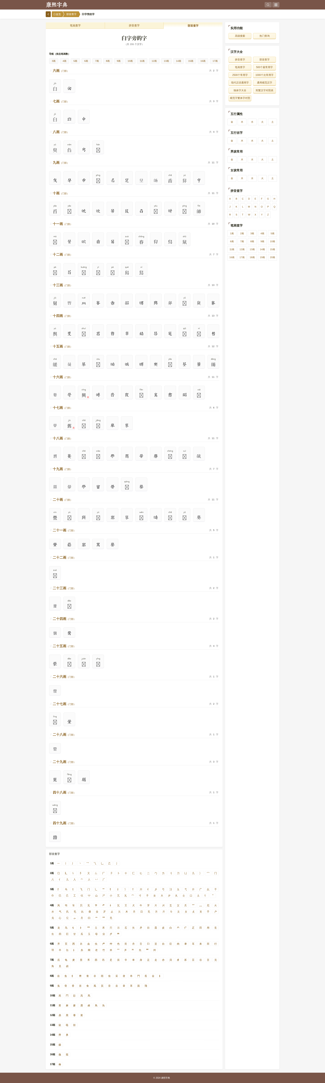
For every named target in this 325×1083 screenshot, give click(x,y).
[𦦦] (127, 426)
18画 (252, 257)
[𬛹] (155, 180)
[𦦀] (127, 334)
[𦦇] (127, 364)
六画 (61, 70)
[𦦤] (98, 487)
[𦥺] (199, 303)
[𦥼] (69, 334)
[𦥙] (55, 180)
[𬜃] (55, 691)
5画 (75, 61)
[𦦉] (155, 364)
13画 (166, 61)
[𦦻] (69, 633)
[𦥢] (141, 211)
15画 (190, 61)
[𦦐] (98, 395)
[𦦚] (69, 456)
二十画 (62, 499)
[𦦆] (83, 364)
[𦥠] (127, 211)
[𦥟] (83, 211)
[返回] (48, 14)
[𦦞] (112, 456)
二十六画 (64, 676)
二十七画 (64, 704)
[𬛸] (141, 180)
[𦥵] (127, 303)
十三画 (62, 285)
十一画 (62, 224)
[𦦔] (155, 395)
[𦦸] (112, 545)
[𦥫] (98, 242)
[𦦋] (184, 364)
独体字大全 (240, 90)
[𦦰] (155, 517)
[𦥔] (83, 119)
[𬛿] (55, 487)
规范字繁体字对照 (240, 97)
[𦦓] (170, 395)
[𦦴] (55, 545)
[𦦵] (69, 545)
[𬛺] (69, 303)
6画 (86, 61)
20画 (272, 257)
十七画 (62, 407)
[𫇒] (213, 334)
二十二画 (64, 557)
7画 (97, 61)
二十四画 (64, 619)
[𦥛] (83, 180)
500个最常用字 (264, 67)
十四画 (62, 316)
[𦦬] (112, 517)
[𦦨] (199, 456)
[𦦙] (112, 426)
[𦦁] (170, 334)
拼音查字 (134, 25)
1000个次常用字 (264, 74)
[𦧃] (83, 780)
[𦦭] (127, 517)
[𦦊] (141, 364)
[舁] (155, 242)
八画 (61, 132)
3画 (54, 61)
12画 (154, 61)
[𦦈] (112, 364)
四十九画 (64, 823)
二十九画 (64, 762)
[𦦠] (141, 456)
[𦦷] (98, 545)
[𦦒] (127, 395)
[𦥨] (83, 242)
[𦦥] (112, 487)
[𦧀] (69, 722)
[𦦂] (155, 334)
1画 (232, 233)
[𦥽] (112, 334)
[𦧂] (55, 780)
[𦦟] (155, 456)
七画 (61, 101)
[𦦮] (141, 487)
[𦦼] (55, 664)
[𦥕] (83, 150)
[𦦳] (199, 517)
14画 (178, 61)
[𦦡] (83, 487)
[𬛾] (55, 456)
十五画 (62, 346)
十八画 (62, 438)
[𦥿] (141, 334)
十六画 (62, 377)
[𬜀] (69, 487)
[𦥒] (69, 119)
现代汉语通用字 (240, 82)
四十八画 (64, 792)
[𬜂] (55, 633)
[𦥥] (170, 211)
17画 (215, 61)
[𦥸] (170, 303)
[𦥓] (69, 88)
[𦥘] (69, 180)
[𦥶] (141, 303)
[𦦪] (83, 517)
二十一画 (64, 530)
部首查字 (71, 14)
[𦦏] (112, 395)
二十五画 (64, 646)
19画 (262, 257)
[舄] (170, 242)
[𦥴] (112, 303)
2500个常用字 (240, 74)
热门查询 (264, 35)
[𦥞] (98, 211)
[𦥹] (213, 303)
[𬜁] (55, 606)
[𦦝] (127, 456)
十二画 (62, 254)
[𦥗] (199, 180)
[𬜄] (55, 749)
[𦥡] (112, 211)
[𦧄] (55, 838)
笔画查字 (75, 25)
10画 (130, 61)
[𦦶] (83, 545)
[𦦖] (184, 395)
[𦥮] (69, 272)
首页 (58, 14)
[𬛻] (69, 364)
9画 (119, 61)
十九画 (62, 469)
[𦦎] (69, 395)
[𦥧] (127, 180)
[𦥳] (98, 303)
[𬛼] (55, 395)
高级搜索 (240, 35)
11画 (142, 61)
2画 (242, 233)
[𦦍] (199, 364)
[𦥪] (112, 242)
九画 (61, 162)
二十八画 (64, 734)
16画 (202, 61)
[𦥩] (69, 242)
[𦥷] (155, 303)
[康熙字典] (57, 4)
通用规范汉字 (264, 82)
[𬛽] (55, 426)
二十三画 (64, 588)
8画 (108, 61)
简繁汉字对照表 (264, 90)
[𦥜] (112, 180)
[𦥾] (98, 334)
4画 (64, 61)
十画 (61, 193)
